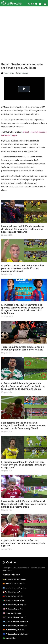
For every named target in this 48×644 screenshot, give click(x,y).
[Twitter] (36, 4)
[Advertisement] (24, 33)
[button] (45, 4)
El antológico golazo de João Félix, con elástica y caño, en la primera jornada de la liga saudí (23, 465)
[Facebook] (32, 4)
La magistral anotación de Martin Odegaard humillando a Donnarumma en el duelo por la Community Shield (23, 425)
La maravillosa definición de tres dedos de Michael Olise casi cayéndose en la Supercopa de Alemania (22, 229)
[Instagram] (29, 4)
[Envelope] (40, 4)
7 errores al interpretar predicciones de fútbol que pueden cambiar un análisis (22, 348)
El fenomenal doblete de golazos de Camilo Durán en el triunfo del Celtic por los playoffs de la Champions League (23, 386)
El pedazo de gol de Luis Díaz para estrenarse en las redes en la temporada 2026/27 (23, 543)
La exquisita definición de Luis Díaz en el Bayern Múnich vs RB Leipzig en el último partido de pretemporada (23, 504)
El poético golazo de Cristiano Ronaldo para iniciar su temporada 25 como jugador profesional (22, 268)
